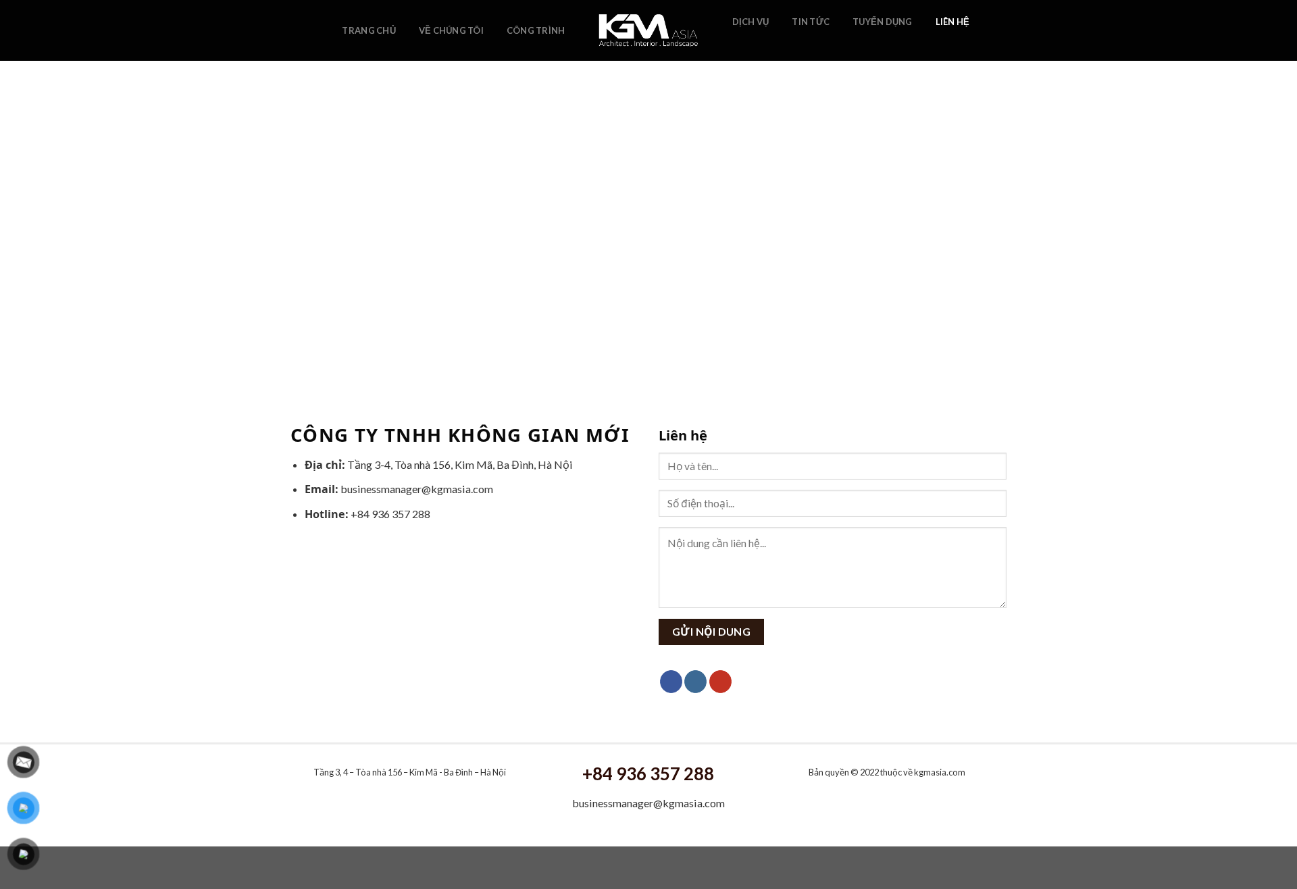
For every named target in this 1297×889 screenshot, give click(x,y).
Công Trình (536, 30)
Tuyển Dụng (883, 21)
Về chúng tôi (451, 30)
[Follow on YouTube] (776, 42)
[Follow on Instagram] (758, 42)
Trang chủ (368, 30)
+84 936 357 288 (648, 773)
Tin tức (811, 21)
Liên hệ (953, 21)
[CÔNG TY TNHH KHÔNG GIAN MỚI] (648, 30)
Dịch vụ (750, 21)
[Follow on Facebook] (740, 42)
